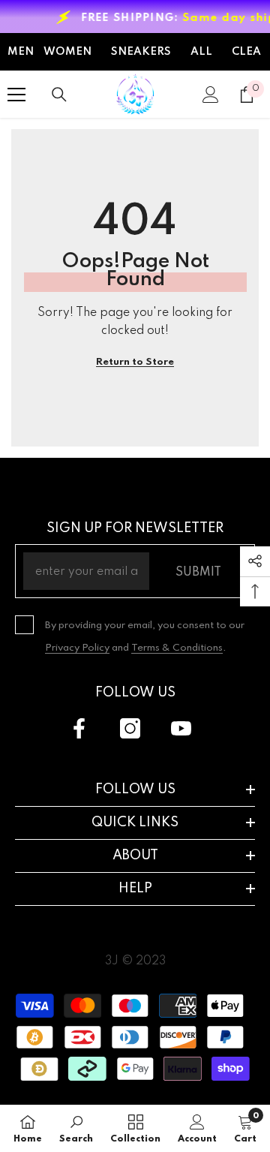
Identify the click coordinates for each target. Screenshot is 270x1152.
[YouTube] (181, 728)
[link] (76, 1128)
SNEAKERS (141, 52)
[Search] (59, 95)
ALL (201, 52)
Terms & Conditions (177, 648)
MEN (21, 52)
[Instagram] (130, 728)
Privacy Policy (77, 648)
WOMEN (68, 52)
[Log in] (210, 94)
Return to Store (135, 362)
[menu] (17, 95)
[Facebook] (79, 728)
